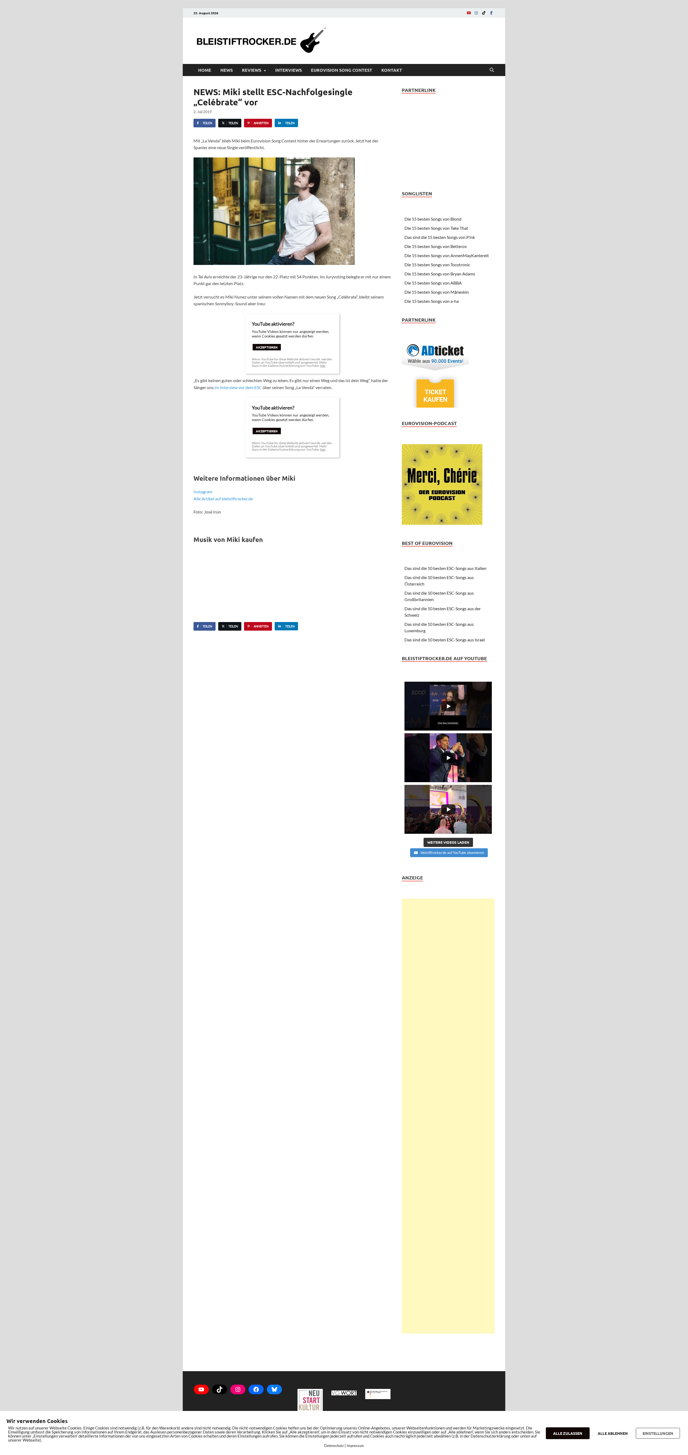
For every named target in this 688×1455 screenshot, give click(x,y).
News (226, 70)
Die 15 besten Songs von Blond (432, 218)
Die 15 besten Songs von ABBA (433, 282)
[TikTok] (484, 12)
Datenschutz (334, 1445)
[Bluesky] (274, 1389)
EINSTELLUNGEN (658, 1433)
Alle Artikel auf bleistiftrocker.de (223, 498)
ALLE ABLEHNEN (613, 1433)
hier (323, 366)
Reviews (251, 70)
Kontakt (391, 70)
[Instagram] (476, 12)
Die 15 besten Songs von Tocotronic (437, 264)
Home (204, 70)
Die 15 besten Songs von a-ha (431, 301)
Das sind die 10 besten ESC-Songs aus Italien (445, 568)
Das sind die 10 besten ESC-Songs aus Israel (444, 639)
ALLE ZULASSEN (567, 1433)
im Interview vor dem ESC (238, 387)
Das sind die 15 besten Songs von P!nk (439, 237)
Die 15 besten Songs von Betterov (435, 246)
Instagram (203, 491)
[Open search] (492, 70)
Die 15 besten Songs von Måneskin (436, 291)
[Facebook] (491, 12)
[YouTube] (468, 12)
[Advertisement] (448, 1116)
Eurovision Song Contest (341, 70)
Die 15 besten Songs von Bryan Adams (439, 273)
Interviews (288, 70)
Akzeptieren (267, 347)
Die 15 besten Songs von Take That (436, 228)
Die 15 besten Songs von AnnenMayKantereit (446, 255)
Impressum (355, 1445)
